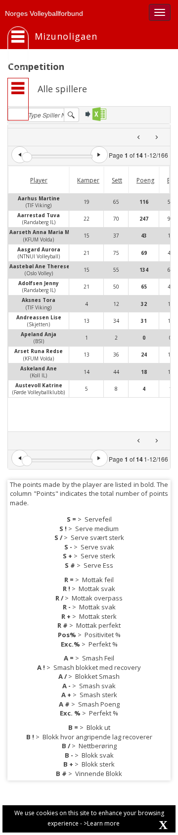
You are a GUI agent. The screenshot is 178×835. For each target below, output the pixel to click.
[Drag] (27, 157)
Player (38, 180)
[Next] (156, 137)
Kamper (88, 180)
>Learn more (102, 823)
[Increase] (98, 154)
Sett (117, 180)
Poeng (145, 180)
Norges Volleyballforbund (44, 13)
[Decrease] (19, 154)
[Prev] (138, 137)
